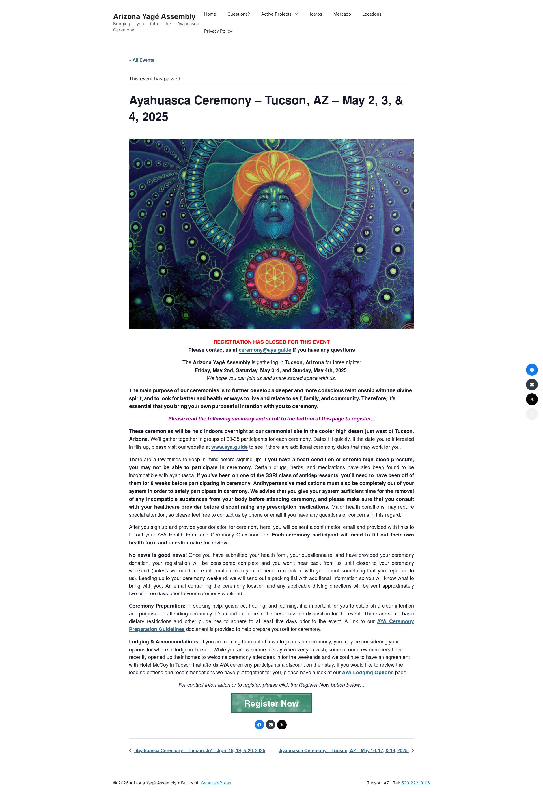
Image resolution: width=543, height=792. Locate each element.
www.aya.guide (229, 446)
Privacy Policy (218, 31)
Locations (372, 14)
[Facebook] (259, 724)
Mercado (342, 14)
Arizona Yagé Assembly (154, 16)
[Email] (270, 724)
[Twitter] (282, 724)
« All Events (141, 60)
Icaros (316, 14)
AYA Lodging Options (368, 672)
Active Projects (276, 14)
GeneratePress (216, 782)
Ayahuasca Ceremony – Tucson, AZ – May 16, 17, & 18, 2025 (344, 750)
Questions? (238, 14)
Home (210, 14)
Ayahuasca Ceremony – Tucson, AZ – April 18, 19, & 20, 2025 (199, 750)
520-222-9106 (415, 782)
